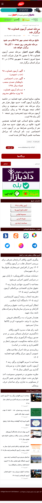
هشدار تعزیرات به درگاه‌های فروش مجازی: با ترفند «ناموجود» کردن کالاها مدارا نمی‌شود (21, 321)
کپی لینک (9, 147)
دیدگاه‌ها (21, 156)
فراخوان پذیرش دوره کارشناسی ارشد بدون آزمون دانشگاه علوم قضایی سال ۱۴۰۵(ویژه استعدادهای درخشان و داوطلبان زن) (16, 460)
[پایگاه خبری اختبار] (21, 4)
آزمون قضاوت (25, 25)
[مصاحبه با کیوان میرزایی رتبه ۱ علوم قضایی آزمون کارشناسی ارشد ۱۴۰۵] (36, 474)
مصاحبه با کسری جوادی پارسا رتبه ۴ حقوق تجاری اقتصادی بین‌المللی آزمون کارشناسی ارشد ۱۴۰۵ (21, 288)
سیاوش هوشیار (30, 491)
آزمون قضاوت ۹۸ (36, 141)
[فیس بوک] (28, 496)
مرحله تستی (29, 141)
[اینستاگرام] (18, 496)
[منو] (2, 4)
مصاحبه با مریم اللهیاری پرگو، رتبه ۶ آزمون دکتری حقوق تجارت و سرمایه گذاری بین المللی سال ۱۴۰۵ (22, 366)
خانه (38, 25)
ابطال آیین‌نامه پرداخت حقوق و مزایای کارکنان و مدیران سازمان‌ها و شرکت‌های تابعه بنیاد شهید (20, 309)
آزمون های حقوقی (32, 25)
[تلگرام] (14, 496)
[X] (23, 496)
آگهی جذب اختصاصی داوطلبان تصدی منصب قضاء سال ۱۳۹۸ (13, 82)
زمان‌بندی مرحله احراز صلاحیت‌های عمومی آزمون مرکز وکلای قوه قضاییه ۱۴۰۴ (21, 353)
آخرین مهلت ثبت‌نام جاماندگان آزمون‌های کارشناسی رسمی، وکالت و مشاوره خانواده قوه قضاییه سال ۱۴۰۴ (15, 435)
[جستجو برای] (40, 4)
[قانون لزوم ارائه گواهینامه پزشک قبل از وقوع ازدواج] (36, 423)
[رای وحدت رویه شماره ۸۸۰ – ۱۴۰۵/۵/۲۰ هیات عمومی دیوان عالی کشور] (36, 412)
